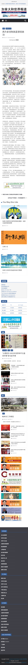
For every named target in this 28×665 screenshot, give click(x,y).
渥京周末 (3, 561)
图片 (8, 350)
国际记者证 (3, 578)
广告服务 (3, 644)
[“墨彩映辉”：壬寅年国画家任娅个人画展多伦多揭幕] (5, 367)
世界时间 (20, 307)
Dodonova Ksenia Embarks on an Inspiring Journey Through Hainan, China (18, 435)
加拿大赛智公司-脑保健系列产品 (8, 296)
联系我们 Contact (5, 641)
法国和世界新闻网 (5, 543)
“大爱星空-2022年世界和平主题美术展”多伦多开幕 (13, 354)
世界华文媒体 (4, 538)
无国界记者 (3, 595)
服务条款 (3, 647)
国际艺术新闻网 (4, 566)
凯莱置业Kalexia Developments (8, 295)
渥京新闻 (3, 607)
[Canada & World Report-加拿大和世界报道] (2, 20)
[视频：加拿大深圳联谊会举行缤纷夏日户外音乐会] (5, 389)
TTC (11, 305)
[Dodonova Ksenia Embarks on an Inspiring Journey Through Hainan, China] (5, 436)
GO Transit (20, 305)
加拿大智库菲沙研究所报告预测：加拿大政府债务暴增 (14, 222)
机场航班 (4, 307)
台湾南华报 (3, 549)
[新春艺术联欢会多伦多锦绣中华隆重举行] (5, 451)
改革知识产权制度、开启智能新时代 (16, 198)
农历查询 (12, 313)
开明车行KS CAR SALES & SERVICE (9, 291)
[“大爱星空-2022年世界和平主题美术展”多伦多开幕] (14, 341)
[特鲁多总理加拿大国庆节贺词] (5, 374)
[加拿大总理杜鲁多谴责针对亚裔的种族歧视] (5, 381)
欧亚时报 (3, 555)
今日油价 (12, 307)
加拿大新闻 (4, 350)
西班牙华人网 (4, 558)
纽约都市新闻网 (4, 552)
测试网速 (4, 313)
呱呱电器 (3, 284)
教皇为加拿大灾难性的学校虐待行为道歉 (12, 194)
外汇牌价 (12, 310)
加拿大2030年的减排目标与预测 (12, 270)
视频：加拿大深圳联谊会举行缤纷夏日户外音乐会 (18, 387)
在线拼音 (20, 313)
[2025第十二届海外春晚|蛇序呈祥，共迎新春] (5, 428)
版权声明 (3, 650)
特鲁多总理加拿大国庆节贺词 (17, 373)
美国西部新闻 (4, 563)
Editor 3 (10, 419)
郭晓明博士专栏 (8, 28)
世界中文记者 (4, 541)
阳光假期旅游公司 (5, 286)
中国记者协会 (4, 589)
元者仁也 (5, 246)
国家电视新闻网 (4, 610)
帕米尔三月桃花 (8, 416)
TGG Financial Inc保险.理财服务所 (8, 293)
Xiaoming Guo (12, 37)
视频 (12, 350)
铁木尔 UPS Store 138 (6, 290)
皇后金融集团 (4, 288)
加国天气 (4, 305)
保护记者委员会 (4, 587)
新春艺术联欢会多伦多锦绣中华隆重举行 (18, 450)
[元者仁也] (14, 231)
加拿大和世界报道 (5, 624)
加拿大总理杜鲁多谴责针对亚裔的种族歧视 (18, 380)
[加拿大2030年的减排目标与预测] (14, 255)
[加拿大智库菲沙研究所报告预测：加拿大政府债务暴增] (14, 206)
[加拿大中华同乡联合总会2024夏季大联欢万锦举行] (5, 444)
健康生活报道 (4, 569)
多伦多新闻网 (4, 535)
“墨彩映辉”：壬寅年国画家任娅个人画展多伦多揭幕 (18, 366)
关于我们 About (4, 638)
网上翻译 (4, 310)
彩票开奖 (20, 310)
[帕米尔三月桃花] (14, 404)
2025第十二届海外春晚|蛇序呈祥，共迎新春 (17, 426)
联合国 (2, 598)
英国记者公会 (4, 592)
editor (10, 358)
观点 (3, 28)
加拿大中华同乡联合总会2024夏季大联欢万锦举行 (18, 443)
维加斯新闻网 (4, 546)
